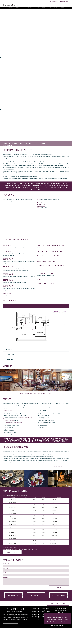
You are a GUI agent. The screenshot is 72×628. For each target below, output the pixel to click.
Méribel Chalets (36, 608)
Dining (43, 613)
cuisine (49, 7)
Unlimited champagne (9, 420)
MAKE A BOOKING (58, 595)
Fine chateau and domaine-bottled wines (13, 422)
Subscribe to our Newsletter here (10, 623)
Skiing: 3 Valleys (45, 608)
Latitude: (39, 204)
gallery (37, 7)
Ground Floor (10, 306)
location (17, 7)
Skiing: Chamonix (46, 611)
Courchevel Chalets (35, 610)
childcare (47, 407)
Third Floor (9, 359)
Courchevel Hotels (36, 614)
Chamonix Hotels (36, 613)
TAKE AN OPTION (36, 595)
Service (43, 614)
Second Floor (10, 354)
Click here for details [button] (61, 621)
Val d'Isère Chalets (36, 611)
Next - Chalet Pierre (58, 603)
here (4, 463)
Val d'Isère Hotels (36, 616)
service (43, 7)
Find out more (59, 467)
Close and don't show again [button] (57, 625)
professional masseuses (55, 407)
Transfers (38, 617)
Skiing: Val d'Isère (46, 610)
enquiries (62, 7)
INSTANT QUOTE (13, 595)
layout (23, 7)
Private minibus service (9, 410)
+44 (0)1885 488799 (54, 1)
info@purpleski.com (65, 1)
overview (10, 7)
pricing (55, 7)
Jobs (39, 619)
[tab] (36, 306)
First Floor (9, 349)
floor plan (30, 7)
